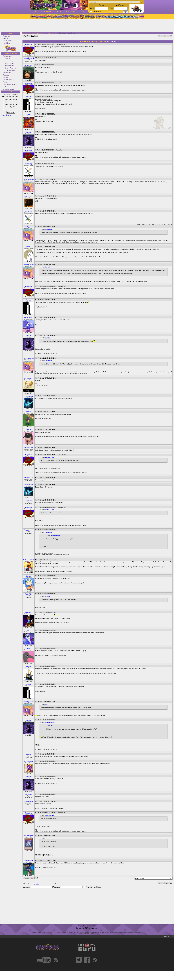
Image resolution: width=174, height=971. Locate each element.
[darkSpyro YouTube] (43, 960)
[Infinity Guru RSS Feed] (95, 960)
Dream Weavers (10, 68)
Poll (10, 92)
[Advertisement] (86, 25)
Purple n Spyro (28, 500)
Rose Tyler (28, 594)
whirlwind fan (28, 448)
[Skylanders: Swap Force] (119, 16)
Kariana (28, 412)
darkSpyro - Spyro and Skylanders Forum (34, 33)
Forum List (6, 36)
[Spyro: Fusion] (76, 16)
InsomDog (28, 164)
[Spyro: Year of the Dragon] (49, 16)
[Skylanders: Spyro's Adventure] (109, 16)
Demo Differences (9, 84)
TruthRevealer (28, 801)
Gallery (5, 82)
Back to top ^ (168, 936)
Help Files (6, 43)
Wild (28, 630)
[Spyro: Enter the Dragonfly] (65, 16)
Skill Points (7, 73)
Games (60, 12)
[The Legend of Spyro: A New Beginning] (93, 16)
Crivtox (28, 666)
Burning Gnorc (28, 317)
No (6, 109)
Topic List (161, 36)
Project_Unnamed (28, 559)
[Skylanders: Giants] (114, 16)
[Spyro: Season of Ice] (54, 16)
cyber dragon (28, 836)
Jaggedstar (28, 44)
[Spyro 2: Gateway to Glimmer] (44, 16)
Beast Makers (9, 65)
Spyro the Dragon (11, 53)
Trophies (6, 75)
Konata (28, 576)
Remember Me (97, 11)
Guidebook (71, 12)
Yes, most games (11, 102)
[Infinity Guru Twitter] (79, 960)
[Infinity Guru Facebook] (87, 960)
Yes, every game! (11, 99)
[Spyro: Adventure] (71, 16)
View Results (6, 115)
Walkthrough (7, 56)
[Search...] (141, 2)
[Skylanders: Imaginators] (135, 16)
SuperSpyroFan (28, 179)
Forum (82, 12)
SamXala (28, 132)
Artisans (8, 58)
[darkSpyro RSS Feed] (56, 960)
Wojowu (28, 97)
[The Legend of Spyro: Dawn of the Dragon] (103, 16)
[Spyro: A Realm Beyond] (141, 16)
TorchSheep (28, 65)
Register (101, 5)
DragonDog (28, 794)
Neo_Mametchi (28, 761)
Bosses (5, 77)
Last (32, 36)
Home (35, 12)
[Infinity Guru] (87, 947)
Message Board (8, 89)
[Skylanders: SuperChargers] (130, 16)
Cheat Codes (7, 80)
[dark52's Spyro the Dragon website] (59, 5)
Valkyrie (28, 754)
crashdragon (29, 396)
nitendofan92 (28, 378)
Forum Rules (7, 41)
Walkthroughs (47, 12)
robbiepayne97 (28, 860)
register (36, 884)
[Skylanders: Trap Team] (125, 16)
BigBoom (28, 430)
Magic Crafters (10, 63)
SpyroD (28, 247)
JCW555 (28, 114)
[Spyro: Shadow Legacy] (87, 16)
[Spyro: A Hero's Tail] (82, 16)
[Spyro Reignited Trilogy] (33, 16)
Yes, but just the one (12, 107)
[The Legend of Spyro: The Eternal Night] (98, 16)
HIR (28, 648)
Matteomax (28, 612)
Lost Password (120, 5)
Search (5, 38)
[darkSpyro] (48, 947)
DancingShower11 (29, 58)
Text (4, 87)
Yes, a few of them (11, 104)
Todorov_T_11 (28, 196)
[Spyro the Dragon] (38, 16)
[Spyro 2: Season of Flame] (60, 16)
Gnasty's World (10, 70)
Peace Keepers (10, 61)
